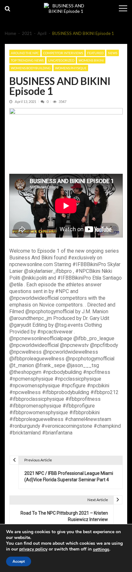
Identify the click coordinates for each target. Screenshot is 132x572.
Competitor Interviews (63, 53)
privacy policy (33, 549)
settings (101, 549)
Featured (95, 53)
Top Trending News (27, 60)
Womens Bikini (91, 60)
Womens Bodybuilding (31, 68)
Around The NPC (25, 53)
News (112, 53)
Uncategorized (61, 60)
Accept (18, 561)
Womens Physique (71, 68)
